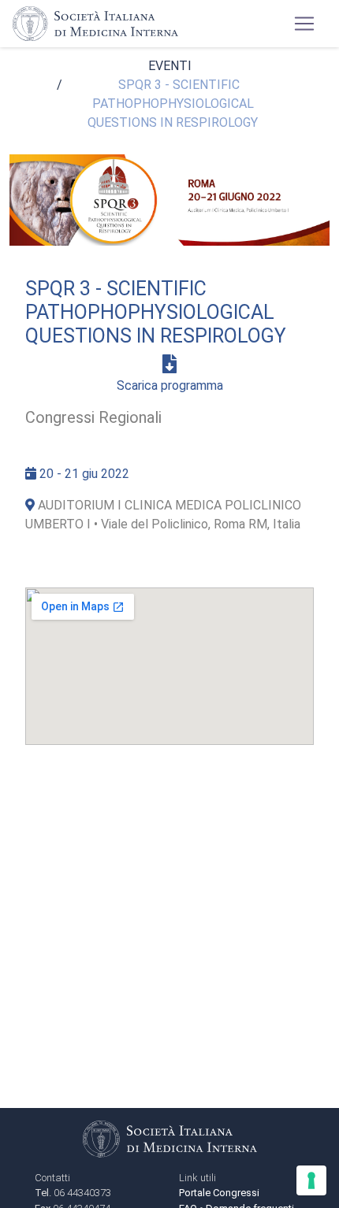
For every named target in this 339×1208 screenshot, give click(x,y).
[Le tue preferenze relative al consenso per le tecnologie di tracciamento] (311, 1180)
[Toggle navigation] (304, 23)
